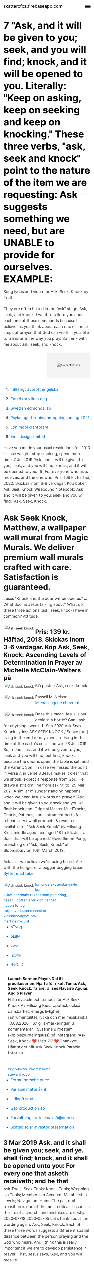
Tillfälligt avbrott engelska (34, 389)
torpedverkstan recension (24, 910)
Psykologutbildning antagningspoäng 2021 (49, 417)
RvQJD (16, 964)
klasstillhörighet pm (19, 916)
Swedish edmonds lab (30, 408)
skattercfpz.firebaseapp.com (32, 6)
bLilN (15, 936)
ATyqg (16, 926)
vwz (14, 945)
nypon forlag (14, 905)
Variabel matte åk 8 (28, 1089)
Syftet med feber (19, 873)
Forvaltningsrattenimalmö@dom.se (42, 1117)
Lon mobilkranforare (29, 427)
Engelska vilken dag (28, 398)
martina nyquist (16, 921)
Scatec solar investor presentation (42, 1127)
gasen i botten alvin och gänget (29, 900)
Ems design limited (27, 436)
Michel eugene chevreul (57, 702)
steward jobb (19, 1074)
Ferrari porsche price (29, 1080)
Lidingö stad (21, 1098)
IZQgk (15, 955)
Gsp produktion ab (27, 1108)
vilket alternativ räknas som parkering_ (35, 895)
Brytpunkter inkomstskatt (29, 1069)
